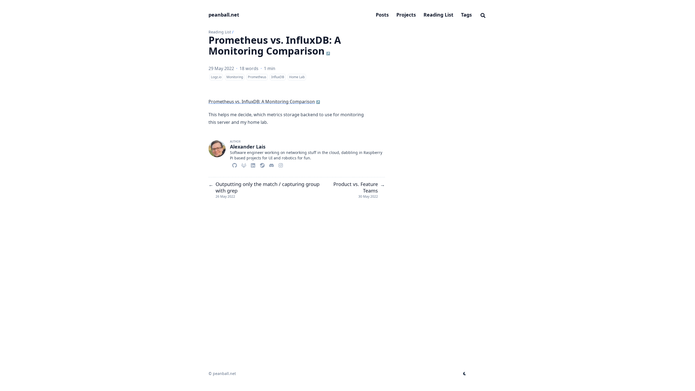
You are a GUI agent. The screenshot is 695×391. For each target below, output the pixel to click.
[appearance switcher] (464, 373)
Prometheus (257, 77)
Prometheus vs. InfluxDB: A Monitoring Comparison (274, 45)
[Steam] (262, 164)
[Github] (234, 164)
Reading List (219, 31)
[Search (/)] (482, 14)
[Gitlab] (243, 164)
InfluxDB (277, 77)
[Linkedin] (253, 164)
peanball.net (223, 14)
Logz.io (216, 77)
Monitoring (234, 77)
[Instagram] (280, 164)
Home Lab (297, 77)
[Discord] (271, 164)
